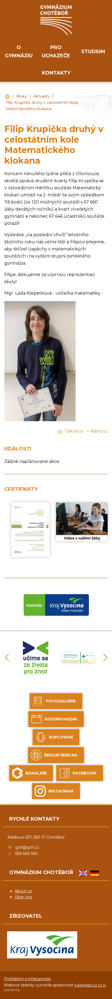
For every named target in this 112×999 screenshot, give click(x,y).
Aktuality (41, 96)
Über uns (23, 897)
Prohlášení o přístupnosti (27, 978)
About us (23, 891)
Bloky (21, 96)
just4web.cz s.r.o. (90, 985)
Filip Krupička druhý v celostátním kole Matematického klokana (42, 105)
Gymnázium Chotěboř (7, 96)
